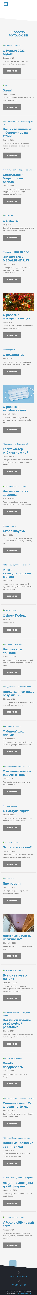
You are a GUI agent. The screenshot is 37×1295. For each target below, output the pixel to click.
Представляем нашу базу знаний (18, 693)
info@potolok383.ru (18, 1276)
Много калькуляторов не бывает (17, 573)
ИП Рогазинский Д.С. (24, 1293)
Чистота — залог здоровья (15, 492)
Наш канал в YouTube (12, 651)
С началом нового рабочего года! (17, 772)
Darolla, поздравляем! (13, 1065)
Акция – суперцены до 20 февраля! (18, 1184)
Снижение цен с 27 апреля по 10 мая (17, 1104)
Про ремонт (12, 883)
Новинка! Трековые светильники (18, 1144)
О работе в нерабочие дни (14, 408)
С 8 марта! (11, 220)
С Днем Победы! (15, 615)
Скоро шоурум (14, 531)
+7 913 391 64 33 (18, 1285)
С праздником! (14, 354)
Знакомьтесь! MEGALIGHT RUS (16, 258)
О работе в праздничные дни (16, 316)
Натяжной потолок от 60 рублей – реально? (17, 1023)
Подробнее (11, 71)
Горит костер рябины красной (15, 450)
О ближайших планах (13, 733)
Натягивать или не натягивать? (17, 937)
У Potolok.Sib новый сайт (18, 1224)
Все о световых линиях (15, 977)
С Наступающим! (16, 811)
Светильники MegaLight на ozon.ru (13, 178)
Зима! (7, 90)
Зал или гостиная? (17, 847)
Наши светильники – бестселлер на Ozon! (17, 132)
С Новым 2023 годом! (14, 52)
